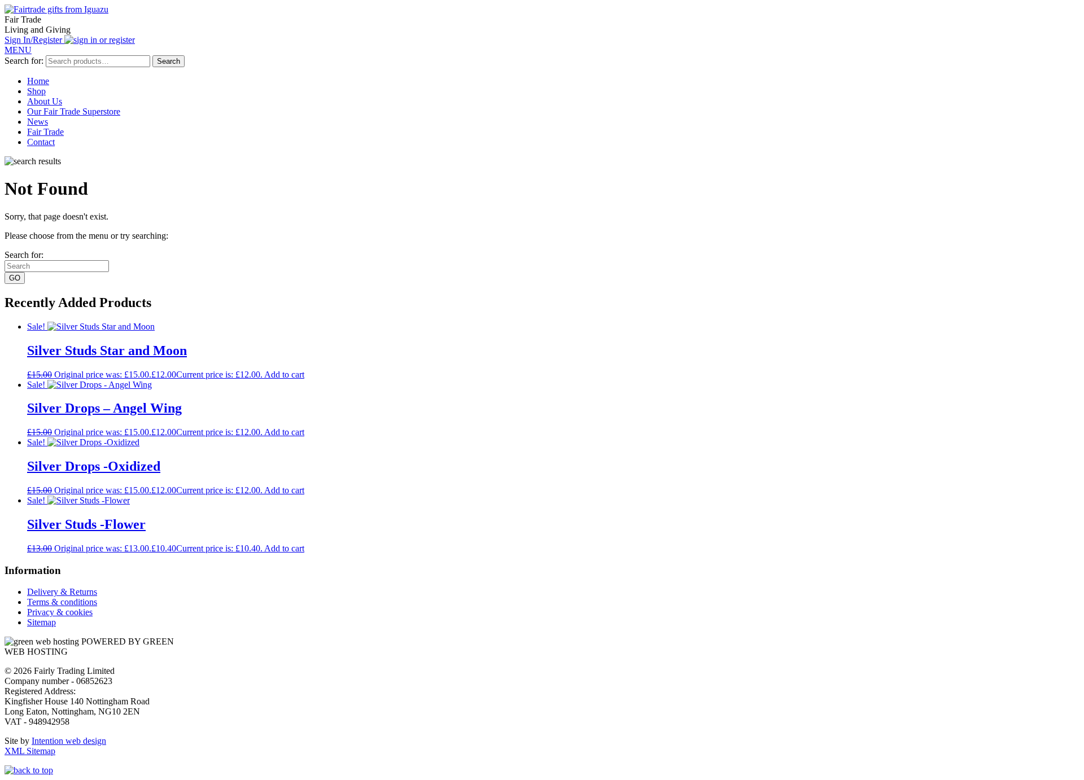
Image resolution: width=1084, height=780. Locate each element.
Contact (41, 142)
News (37, 121)
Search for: (24, 60)
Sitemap (41, 622)
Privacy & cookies (60, 612)
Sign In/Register (34, 40)
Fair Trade (45, 132)
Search (168, 61)
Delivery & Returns (62, 592)
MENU (18, 50)
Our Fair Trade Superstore (73, 111)
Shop (36, 91)
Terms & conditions (62, 602)
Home (38, 81)
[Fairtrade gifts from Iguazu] (56, 9)
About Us (44, 101)
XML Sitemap (30, 751)
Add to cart (284, 374)
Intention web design (69, 741)
